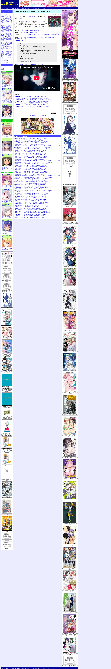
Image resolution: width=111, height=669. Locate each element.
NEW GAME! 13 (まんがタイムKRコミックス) (70, 666)
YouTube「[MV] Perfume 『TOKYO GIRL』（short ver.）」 (30, 64)
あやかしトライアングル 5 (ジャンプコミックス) (6, 325)
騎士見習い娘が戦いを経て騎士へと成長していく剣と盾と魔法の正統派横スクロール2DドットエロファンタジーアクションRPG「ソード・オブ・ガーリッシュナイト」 (6, 35)
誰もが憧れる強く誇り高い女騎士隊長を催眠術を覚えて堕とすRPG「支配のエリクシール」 (6, 31)
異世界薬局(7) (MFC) (70, 372)
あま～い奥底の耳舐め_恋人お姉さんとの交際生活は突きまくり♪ (30, 140)
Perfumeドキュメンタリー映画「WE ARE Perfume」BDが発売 (31, 98)
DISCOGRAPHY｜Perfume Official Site (25, 39)
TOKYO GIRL (32, 17)
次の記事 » (44, 115)
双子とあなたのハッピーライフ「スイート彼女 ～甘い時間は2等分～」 (32, 151)
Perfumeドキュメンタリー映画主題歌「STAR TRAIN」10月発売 (31, 103)
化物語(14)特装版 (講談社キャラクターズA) (6, 281)
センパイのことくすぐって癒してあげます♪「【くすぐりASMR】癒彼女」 (33, 211)
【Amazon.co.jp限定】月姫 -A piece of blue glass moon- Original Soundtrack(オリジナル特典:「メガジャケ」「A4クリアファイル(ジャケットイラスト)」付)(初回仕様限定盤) (70, 79)
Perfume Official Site (20, 40)
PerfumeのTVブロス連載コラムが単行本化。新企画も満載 (30, 104)
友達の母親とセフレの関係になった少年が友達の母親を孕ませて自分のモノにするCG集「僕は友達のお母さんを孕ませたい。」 (6, 43)
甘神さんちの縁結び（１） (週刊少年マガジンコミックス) (70, 591)
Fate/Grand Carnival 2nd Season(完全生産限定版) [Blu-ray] (6, 530)
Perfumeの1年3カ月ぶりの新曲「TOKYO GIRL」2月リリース (31, 96)
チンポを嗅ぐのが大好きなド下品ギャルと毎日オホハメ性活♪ (29, 215)
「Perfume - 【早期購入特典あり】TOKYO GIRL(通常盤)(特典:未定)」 (35, 37)
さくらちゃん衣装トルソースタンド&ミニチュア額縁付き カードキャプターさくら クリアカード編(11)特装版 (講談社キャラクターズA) (70, 223)
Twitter (57, 8)
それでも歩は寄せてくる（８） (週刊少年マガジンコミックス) (70, 545)
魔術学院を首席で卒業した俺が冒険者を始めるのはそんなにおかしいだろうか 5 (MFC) (70, 415)
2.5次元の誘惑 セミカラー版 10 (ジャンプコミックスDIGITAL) (70, 654)
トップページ (37, 115)
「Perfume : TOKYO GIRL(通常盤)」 (26, 32)
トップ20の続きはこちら (8, 62)
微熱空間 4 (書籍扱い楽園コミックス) (70, 113)
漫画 (23, 8)
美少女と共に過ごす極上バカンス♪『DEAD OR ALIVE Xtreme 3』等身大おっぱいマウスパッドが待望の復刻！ (6, 27)
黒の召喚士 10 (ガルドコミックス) (70, 266)
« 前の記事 (30, 115)
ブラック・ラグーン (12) (6, 272)
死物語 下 (7, 540)
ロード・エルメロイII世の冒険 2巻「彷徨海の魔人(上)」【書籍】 (6, 497)
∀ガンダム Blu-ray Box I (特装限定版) (6, 514)
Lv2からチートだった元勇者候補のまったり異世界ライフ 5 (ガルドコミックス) (70, 330)
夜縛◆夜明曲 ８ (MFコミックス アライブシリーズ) (70, 393)
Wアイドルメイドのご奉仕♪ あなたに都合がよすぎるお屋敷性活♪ (30, 138)
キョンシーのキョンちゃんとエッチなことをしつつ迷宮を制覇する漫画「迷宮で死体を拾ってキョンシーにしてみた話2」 (6, 48)
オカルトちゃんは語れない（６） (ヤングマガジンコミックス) (70, 245)
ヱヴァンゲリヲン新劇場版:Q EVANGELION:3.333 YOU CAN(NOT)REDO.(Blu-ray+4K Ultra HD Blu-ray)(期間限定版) (6, 406)
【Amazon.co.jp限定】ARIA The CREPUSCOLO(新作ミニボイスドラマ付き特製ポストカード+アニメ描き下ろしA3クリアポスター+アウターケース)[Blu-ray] (6, 450)
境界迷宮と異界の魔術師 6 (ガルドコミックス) (70, 287)
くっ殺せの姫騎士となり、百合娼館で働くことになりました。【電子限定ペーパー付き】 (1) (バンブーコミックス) (70, 102)
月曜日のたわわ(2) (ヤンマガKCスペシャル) (70, 134)
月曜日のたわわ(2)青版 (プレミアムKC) (7, 307)
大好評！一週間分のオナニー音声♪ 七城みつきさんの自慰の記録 (30, 150)
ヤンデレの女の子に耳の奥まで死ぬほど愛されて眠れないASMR (30, 214)
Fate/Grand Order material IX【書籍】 (6, 480)
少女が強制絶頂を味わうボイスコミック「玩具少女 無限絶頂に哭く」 (31, 143)
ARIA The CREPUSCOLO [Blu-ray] (7, 465)
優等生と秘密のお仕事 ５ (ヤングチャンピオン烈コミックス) (70, 436)
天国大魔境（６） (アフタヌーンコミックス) (70, 351)
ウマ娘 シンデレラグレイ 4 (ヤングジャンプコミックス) (70, 166)
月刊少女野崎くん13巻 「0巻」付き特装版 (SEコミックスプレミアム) (7, 263)
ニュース (8, 8)
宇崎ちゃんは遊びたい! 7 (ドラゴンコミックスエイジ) (7, 372)
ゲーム (32, 8)
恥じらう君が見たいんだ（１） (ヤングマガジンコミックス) (70, 458)
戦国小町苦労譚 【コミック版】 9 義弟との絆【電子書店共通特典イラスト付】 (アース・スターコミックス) (70, 634)
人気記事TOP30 (45, 8)
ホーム (3, 8)
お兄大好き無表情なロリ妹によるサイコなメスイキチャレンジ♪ (30, 205)
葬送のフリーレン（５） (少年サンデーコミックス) (70, 569)
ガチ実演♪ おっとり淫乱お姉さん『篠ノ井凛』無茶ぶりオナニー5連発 (31, 149)
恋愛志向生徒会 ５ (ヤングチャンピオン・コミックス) (70, 500)
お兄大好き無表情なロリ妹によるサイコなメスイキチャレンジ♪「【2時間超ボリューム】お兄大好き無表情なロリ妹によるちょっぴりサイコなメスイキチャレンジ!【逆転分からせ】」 (37, 146)
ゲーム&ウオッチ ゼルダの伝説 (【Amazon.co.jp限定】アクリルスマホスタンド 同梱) (7, 417)
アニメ (18, 8)
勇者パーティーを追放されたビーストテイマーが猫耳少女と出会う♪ (31, 141)
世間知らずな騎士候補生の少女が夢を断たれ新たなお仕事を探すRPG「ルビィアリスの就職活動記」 (6, 40)
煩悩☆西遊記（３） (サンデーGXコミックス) (70, 479)
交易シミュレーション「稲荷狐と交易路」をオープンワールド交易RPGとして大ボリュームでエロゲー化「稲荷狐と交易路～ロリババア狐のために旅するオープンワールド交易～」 (6, 22)
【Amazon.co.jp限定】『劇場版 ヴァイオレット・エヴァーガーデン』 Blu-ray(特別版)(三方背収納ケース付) (6, 355)
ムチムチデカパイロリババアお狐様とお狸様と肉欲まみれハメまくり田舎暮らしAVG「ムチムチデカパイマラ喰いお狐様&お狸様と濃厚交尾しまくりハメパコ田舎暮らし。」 (6, 53)
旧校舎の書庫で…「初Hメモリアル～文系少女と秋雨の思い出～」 (30, 144)
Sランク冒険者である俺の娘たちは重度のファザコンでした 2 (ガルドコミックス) (70, 309)
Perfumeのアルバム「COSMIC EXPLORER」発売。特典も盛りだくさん (34, 99)
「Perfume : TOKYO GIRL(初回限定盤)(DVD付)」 (30, 30)
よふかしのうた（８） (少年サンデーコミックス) (70, 524)
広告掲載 (52, 8)
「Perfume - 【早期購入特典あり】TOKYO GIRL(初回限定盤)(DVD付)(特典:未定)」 (36, 34)
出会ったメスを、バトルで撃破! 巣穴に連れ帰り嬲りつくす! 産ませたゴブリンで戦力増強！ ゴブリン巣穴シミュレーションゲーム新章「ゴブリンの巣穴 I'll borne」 (6, 16)
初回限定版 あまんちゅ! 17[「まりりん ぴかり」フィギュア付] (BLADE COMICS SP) (7, 434)
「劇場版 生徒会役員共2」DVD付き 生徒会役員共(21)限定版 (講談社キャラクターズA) (6, 290)
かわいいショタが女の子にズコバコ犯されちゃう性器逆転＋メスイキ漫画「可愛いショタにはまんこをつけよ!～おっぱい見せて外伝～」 (6, 59)
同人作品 (14, 8)
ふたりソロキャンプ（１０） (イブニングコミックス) (70, 613)
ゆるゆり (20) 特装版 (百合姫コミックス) (7, 338)
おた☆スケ (37, 8)
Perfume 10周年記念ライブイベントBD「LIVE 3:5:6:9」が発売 (31, 101)
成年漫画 (27, 8)
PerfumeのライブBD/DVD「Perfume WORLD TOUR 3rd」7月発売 (32, 106)
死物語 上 (7, 548)
